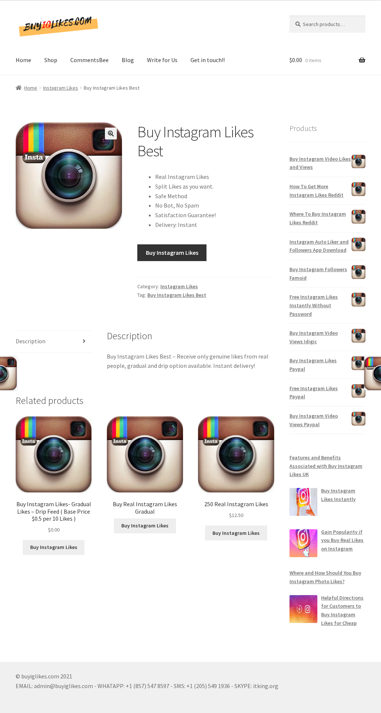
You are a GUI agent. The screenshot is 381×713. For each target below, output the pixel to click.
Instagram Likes (60, 87)
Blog (128, 60)
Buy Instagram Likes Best (176, 295)
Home (23, 60)
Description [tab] (30, 341)
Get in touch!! (207, 60)
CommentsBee (89, 60)
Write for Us (162, 60)
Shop (50, 60)
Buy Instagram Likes (172, 252)
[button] (111, 133)
